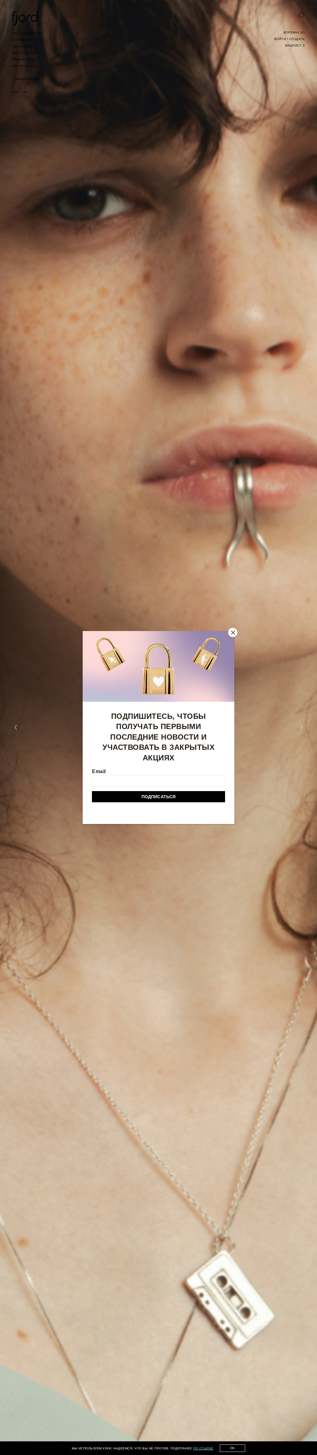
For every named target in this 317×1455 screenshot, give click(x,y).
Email (99, 771)
